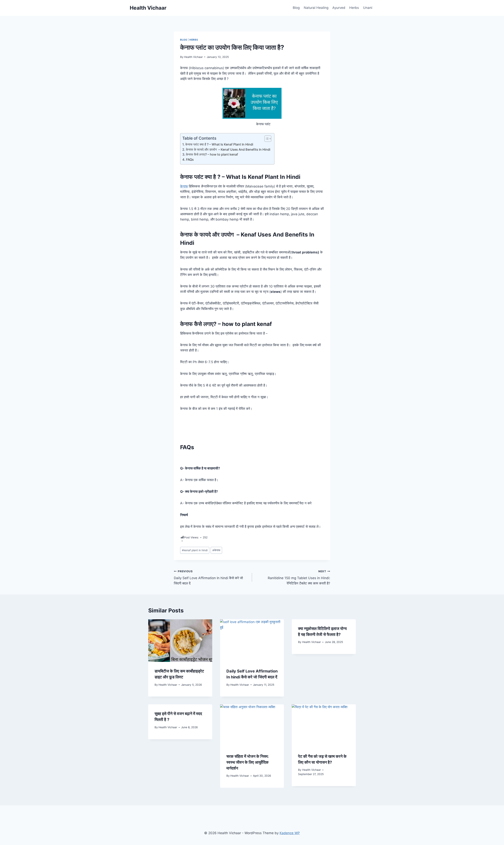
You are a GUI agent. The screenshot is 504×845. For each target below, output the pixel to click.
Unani (367, 8)
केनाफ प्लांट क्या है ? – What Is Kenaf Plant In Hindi (219, 144)
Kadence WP (290, 833)
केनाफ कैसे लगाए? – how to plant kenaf (212, 154)
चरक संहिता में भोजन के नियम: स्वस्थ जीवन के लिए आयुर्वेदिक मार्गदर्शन (247, 762)
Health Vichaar (193, 56)
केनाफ (184, 186)
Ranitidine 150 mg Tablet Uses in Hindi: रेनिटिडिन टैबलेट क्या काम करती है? (299, 577)
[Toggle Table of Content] (265, 138)
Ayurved (338, 8)
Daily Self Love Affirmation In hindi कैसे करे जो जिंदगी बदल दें (208, 577)
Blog (296, 8)
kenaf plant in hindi (195, 550)
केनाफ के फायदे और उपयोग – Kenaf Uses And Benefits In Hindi (228, 149)
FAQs (190, 159)
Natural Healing (316, 8)
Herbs (354, 8)
